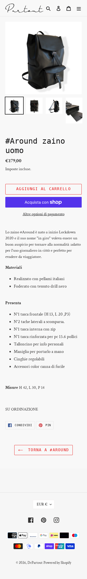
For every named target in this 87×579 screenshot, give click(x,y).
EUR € (42, 504)
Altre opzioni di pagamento (44, 214)
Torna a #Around (47, 450)
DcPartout (35, 562)
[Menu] (79, 8)
